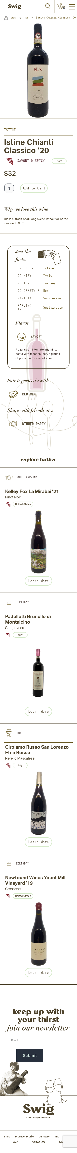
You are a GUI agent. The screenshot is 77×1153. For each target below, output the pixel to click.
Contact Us (38, 1142)
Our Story (44, 1136)
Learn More (38, 581)
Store (13, 18)
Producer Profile (24, 1136)
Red (26, 18)
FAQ (61, 1142)
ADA (15, 1142)
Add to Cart (34, 188)
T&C (57, 1136)
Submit (30, 1055)
